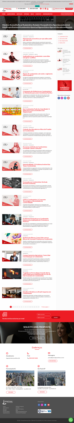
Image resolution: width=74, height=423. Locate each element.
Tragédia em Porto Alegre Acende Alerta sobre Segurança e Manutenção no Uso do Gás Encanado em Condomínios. (37, 274)
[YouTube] (47, 9)
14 (38, 306)
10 (30, 306)
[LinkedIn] (45, 9)
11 (32, 306)
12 (34, 306)
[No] (71, 4)
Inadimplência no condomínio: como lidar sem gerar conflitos (36, 57)
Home (4, 406)
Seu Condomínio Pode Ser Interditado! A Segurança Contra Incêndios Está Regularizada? (36, 110)
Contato (17, 407)
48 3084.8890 (21, 8)
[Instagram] (43, 9)
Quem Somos (6, 407)
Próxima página (45, 306)
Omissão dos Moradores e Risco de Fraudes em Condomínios (37, 130)
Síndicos (36, 54)
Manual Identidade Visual (21, 411)
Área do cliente (6, 411)
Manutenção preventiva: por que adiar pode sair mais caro (37, 39)
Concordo (37, 6)
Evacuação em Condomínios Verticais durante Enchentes (35, 182)
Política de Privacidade (21, 412)
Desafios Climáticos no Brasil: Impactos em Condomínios (37, 292)
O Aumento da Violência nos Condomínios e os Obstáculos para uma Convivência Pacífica (37, 92)
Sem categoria (25, 89)
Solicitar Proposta (37, 338)
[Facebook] (41, 9)
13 (36, 306)
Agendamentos (6, 412)
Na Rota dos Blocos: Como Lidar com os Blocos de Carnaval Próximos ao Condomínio (37, 238)
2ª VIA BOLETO (69, 8)
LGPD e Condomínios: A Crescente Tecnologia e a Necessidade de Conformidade (34, 201)
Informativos (31, 36)
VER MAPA (10, 392)
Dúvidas (5, 410)
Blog (17, 410)
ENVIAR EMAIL (52, 360)
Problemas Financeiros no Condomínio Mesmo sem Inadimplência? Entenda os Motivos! (36, 220)
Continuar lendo (27, 48)
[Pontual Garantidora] (7, 9)
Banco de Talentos (20, 409)
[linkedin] (65, 98)
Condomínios (25, 36)
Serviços (5, 409)
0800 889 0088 (34, 8)
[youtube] (68, 98)
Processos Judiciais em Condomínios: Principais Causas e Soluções (35, 147)
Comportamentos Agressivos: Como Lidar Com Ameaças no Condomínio (36, 256)
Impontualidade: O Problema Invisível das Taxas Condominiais (36, 165)
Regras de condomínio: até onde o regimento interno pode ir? (38, 74)
